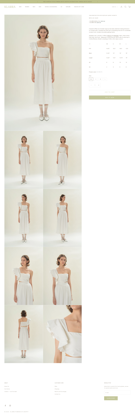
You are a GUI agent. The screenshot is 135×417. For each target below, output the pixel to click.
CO (61, 6)
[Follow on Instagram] (10, 406)
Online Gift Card (79, 6)
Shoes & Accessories (51, 6)
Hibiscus (109, 35)
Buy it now (109, 97)
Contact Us (57, 394)
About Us (6, 386)
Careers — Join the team (10, 391)
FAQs (56, 386)
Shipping (57, 389)
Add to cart (110, 92)
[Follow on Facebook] (5, 406)
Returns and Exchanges (60, 391)
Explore (68, 6)
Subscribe (111, 398)
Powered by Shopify (21, 411)
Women (27, 6)
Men (34, 6)
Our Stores (7, 389)
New (20, 6)
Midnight (116, 35)
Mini (40, 6)
